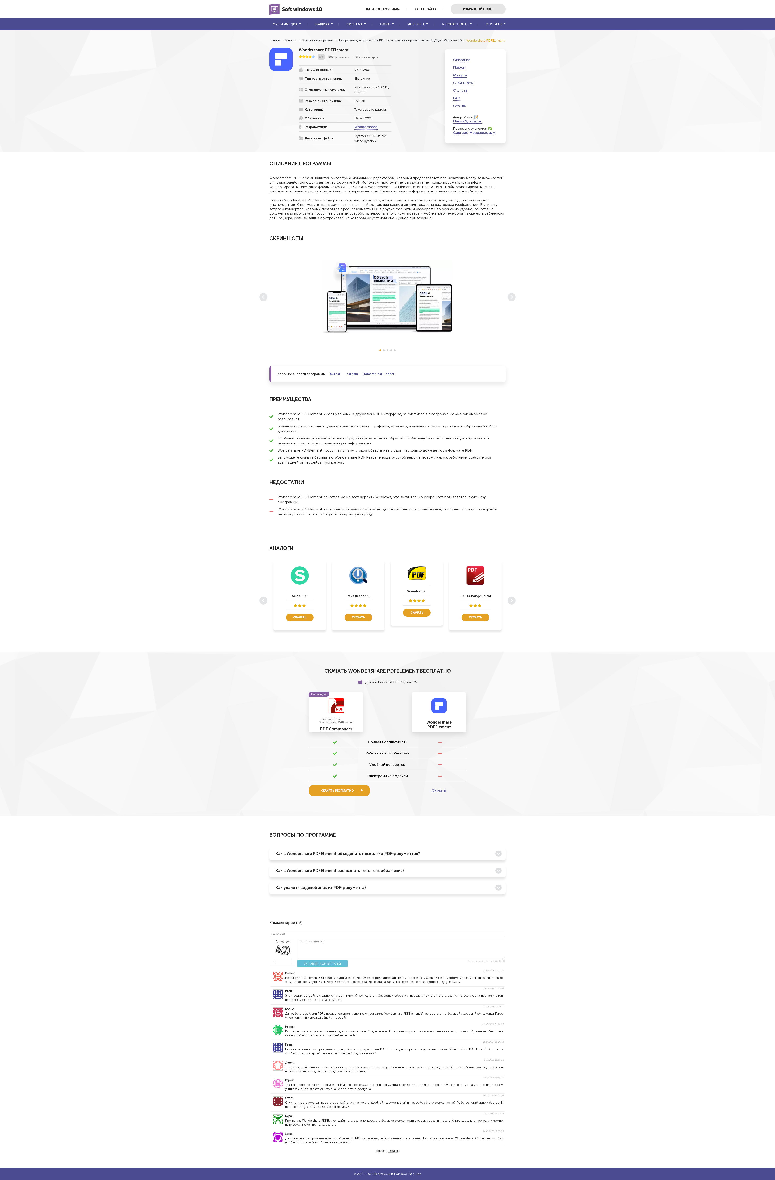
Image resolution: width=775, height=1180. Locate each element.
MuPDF (335, 374)
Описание (461, 60)
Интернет (416, 24)
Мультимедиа (285, 24)
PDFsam (352, 374)
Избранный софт (478, 9)
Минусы (460, 75)
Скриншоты (463, 83)
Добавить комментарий (322, 963)
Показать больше (387, 1151)
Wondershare (366, 127)
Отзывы (459, 106)
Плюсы (459, 67)
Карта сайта (425, 9)
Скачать (460, 90)
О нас (417, 1174)
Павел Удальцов (467, 121)
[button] (380, 350)
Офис (385, 24)
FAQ (456, 98)
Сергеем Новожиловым (474, 132)
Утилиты (494, 24)
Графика (322, 24)
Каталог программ (383, 9)
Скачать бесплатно (337, 790)
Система (355, 24)
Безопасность (455, 24)
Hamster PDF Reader (379, 374)
